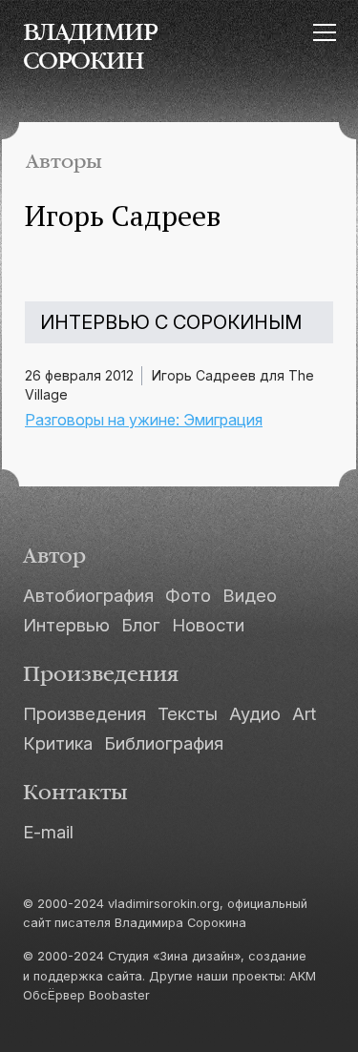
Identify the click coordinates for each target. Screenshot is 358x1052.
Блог (140, 624)
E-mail (48, 831)
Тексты (188, 713)
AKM (302, 976)
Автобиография (88, 595)
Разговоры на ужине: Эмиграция (144, 419)
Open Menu (324, 32)
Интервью (66, 624)
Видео (249, 595)
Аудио (255, 713)
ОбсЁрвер (54, 995)
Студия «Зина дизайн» (174, 956)
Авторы (64, 162)
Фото (188, 595)
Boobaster (119, 995)
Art (304, 713)
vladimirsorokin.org (164, 904)
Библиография (163, 742)
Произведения (84, 713)
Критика (58, 742)
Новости (208, 624)
